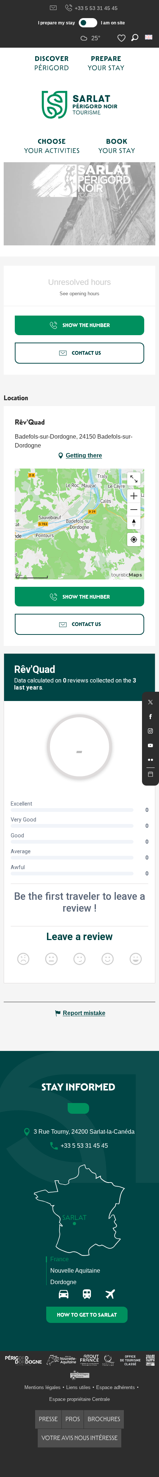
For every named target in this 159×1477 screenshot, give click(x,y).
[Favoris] (122, 38)
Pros (72, 1419)
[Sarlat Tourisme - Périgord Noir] (79, 105)
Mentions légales (42, 1387)
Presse (48, 1419)
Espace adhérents (115, 1387)
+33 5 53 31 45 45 (96, 8)
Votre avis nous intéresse (79, 1438)
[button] (149, 37)
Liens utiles (78, 1387)
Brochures (104, 1419)
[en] (149, 37)
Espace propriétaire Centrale (79, 1399)
